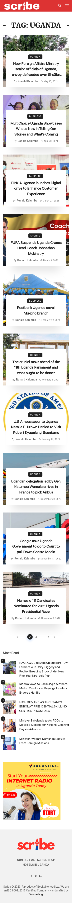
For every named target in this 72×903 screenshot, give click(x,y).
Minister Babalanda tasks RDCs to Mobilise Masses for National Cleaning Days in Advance (44, 725)
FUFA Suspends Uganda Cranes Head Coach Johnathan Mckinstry (36, 248)
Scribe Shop (46, 860)
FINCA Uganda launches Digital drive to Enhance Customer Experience (36, 188)
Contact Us (26, 860)
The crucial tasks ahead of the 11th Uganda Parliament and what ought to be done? (36, 367)
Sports (35, 235)
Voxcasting (36, 894)
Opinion (35, 355)
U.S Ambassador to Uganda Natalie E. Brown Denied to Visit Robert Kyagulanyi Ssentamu (36, 427)
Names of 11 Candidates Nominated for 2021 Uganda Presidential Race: (36, 606)
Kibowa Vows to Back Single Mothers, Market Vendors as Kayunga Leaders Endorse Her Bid (43, 688)
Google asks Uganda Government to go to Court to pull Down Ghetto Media (36, 546)
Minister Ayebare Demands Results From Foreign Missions (42, 741)
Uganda (35, 56)
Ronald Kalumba (28, 81)
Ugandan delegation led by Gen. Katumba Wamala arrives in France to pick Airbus (36, 487)
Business (35, 116)
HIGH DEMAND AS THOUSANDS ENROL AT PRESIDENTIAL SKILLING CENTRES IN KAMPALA (43, 706)
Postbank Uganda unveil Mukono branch (36, 310)
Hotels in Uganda (36, 864)
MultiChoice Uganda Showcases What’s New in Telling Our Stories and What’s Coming (36, 129)
